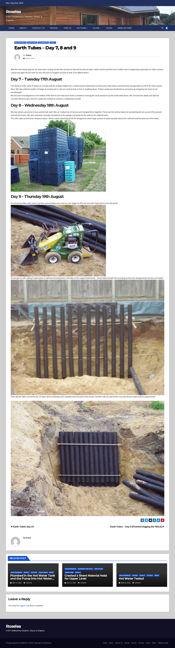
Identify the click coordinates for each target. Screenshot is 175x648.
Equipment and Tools (85, 569)
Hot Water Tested (131, 578)
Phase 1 (52, 42)
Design (53, 28)
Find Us (68, 28)
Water (51, 572)
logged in (23, 606)
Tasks (109, 28)
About (23, 28)
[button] (162, 28)
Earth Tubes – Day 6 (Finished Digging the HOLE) (136, 526)
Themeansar (47, 643)
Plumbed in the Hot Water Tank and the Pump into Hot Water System (32, 578)
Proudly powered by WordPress (17, 643)
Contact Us (38, 28)
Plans (96, 28)
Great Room (69, 572)
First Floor (99, 569)
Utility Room (43, 572)
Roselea (13, 11)
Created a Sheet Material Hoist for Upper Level (86, 577)
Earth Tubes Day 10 (23, 526)
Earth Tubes (32, 42)
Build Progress (20, 42)
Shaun (28, 55)
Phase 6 (26, 572)
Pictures (81, 28)
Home (11, 28)
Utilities (34, 572)
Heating (135, 575)
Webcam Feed (125, 28)
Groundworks (43, 42)
